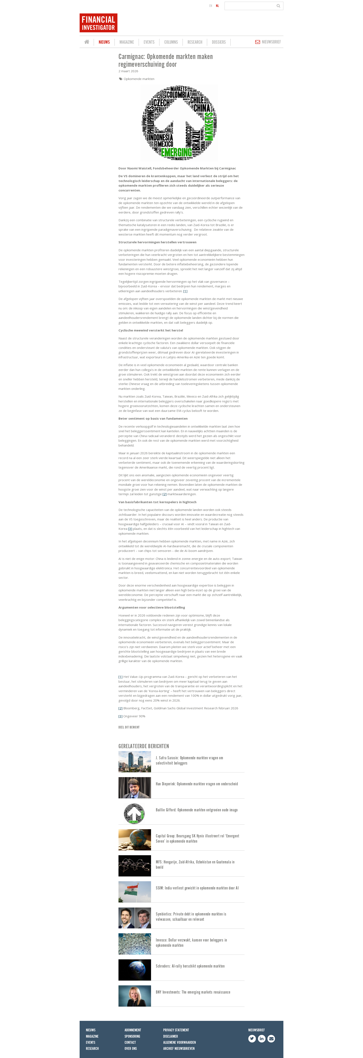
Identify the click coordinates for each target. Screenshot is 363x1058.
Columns (171, 42)
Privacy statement (176, 1030)
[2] (165, 494)
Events (149, 42)
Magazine (127, 42)
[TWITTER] (252, 1038)
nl (217, 6)
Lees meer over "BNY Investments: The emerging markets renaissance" (181, 996)
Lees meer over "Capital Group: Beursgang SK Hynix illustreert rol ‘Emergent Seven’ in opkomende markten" (181, 839)
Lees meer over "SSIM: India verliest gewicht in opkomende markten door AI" (181, 891)
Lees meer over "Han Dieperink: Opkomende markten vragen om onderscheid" (181, 787)
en (210, 6)
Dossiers (219, 42)
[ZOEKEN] (279, 6)
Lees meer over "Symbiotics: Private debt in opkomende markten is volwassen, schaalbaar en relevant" (181, 917)
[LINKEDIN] (262, 1038)
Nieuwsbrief (271, 42)
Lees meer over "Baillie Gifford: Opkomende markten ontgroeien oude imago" (181, 813)
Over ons (131, 1049)
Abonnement (133, 1030)
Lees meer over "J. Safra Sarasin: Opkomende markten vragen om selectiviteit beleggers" (181, 761)
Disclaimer (170, 1036)
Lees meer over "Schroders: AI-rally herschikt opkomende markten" (181, 970)
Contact (130, 1043)
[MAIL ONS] (271, 1038)
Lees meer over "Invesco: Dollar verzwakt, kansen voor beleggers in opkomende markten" (181, 944)
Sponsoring (132, 1036)
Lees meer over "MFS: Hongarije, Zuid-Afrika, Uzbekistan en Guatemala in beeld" (181, 865)
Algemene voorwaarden (179, 1043)
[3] (130, 528)
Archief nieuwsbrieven (179, 1049)
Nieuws (104, 42)
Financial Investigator (87, 42)
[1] (185, 291)
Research (195, 42)
